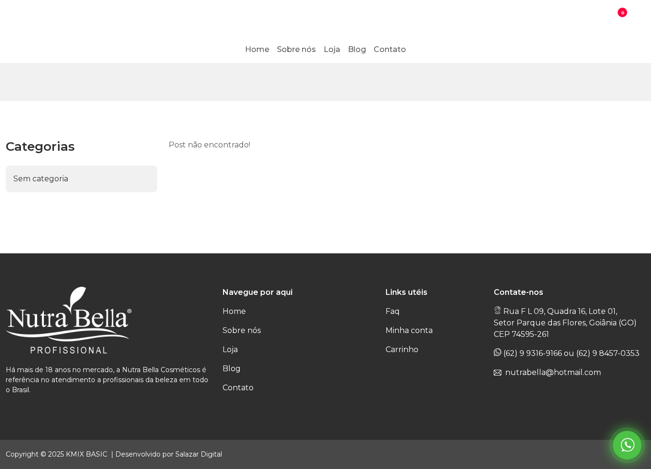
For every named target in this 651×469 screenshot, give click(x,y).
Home (234, 311)
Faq (393, 311)
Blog (232, 368)
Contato (238, 387)
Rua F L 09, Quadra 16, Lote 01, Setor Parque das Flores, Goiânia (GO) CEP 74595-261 (565, 323)
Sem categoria (40, 178)
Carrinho (402, 349)
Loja (230, 349)
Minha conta (409, 330)
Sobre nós (242, 330)
